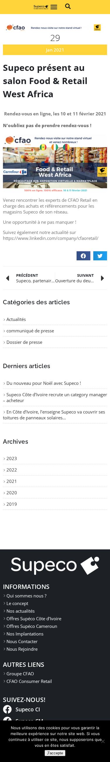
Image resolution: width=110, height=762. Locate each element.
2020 (11, 493)
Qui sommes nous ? (26, 596)
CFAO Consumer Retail (29, 681)
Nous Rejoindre (22, 649)
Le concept (17, 603)
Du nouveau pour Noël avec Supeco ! (43, 383)
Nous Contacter (22, 641)
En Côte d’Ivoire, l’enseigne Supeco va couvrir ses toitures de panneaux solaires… (54, 415)
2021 (11, 481)
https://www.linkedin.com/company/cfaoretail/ (51, 238)
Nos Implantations (24, 634)
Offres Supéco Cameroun (31, 626)
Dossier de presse (24, 342)
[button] (54, 7)
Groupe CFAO (20, 673)
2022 (11, 470)
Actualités (16, 319)
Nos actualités (20, 611)
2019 (11, 504)
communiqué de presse (30, 331)
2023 (11, 458)
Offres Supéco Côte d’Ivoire (33, 618)
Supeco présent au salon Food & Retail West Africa (45, 80)
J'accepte (55, 753)
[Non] (103, 741)
